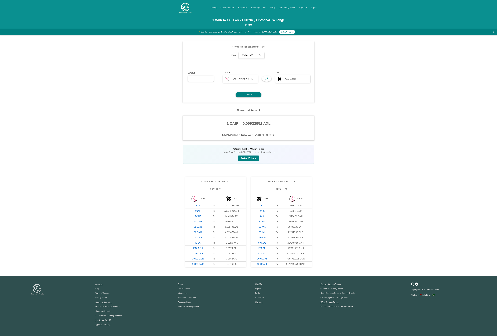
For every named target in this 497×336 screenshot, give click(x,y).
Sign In (314, 8)
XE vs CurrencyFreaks (329, 302)
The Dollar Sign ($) (103, 320)
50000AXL (262, 264)
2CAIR (198, 211)
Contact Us (259, 298)
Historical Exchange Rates (188, 306)
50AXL (262, 232)
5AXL (262, 216)
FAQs (257, 293)
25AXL (262, 227)
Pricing (213, 8)
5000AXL (262, 253)
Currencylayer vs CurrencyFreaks (334, 298)
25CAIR (198, 227)
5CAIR (198, 216)
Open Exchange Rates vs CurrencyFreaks (337, 293)
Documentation (227, 8)
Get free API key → (248, 158)
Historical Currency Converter (107, 306)
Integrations (182, 293)
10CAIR (198, 222)
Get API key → (287, 32)
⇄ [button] (266, 79)
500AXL (262, 243)
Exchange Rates (258, 8)
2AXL (262, 211)
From (227, 72)
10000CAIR (198, 259)
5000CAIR (198, 253)
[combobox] (240, 79)
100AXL (262, 237)
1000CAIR (198, 248)
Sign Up (303, 8)
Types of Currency (102, 324)
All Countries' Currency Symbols (108, 316)
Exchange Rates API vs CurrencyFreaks (336, 306)
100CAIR (198, 237)
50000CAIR (198, 264)
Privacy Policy (101, 298)
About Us (99, 284)
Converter (242, 8)
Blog (272, 8)
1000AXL (262, 248)
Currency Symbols (102, 311)
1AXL (262, 206)
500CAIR (198, 243)
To (278, 72)
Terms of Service (102, 293)
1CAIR (198, 206)
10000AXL (262, 259)
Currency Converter (103, 302)
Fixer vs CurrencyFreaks (330, 284)
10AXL (262, 222)
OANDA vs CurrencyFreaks (331, 289)
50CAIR (198, 232)
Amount (192, 73)
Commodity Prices (287, 8)
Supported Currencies (187, 298)
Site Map (258, 302)
